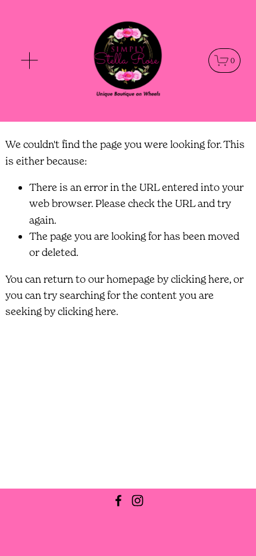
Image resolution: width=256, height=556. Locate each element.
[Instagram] (137, 500)
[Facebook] (118, 500)
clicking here (200, 279)
